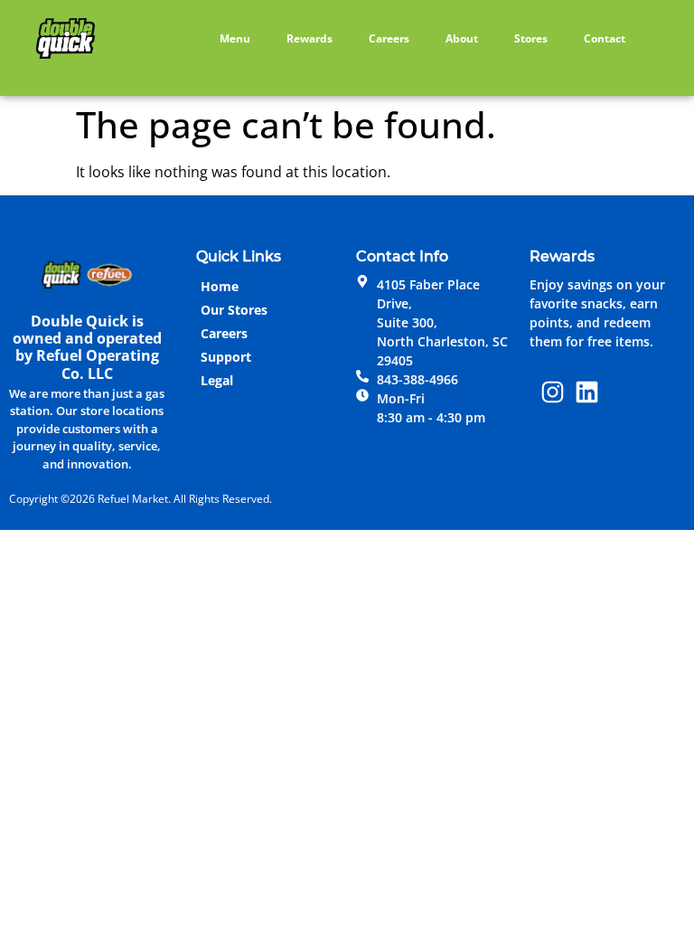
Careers (389, 38)
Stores (531, 38)
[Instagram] (553, 392)
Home (220, 286)
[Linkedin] (587, 392)
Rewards (309, 38)
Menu (235, 38)
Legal (217, 380)
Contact (604, 38)
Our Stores (234, 309)
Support (226, 356)
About (461, 38)
